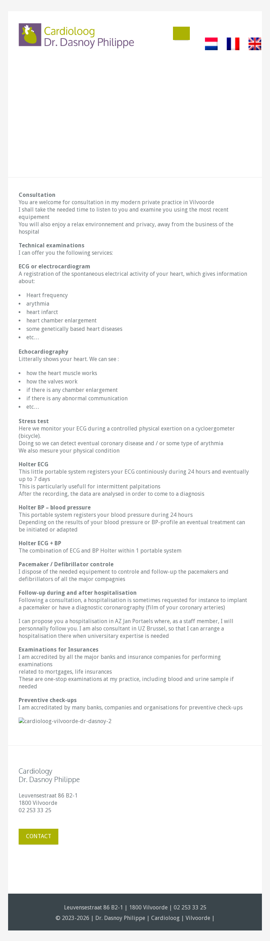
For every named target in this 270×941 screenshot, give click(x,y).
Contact (38, 836)
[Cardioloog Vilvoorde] (77, 36)
